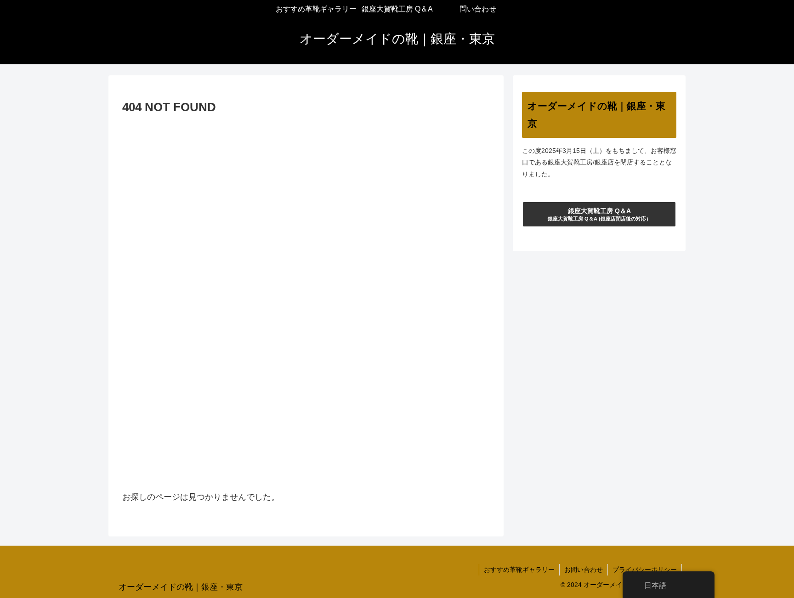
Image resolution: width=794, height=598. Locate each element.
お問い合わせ (583, 569)
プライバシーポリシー (645, 569)
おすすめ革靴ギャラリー (519, 569)
